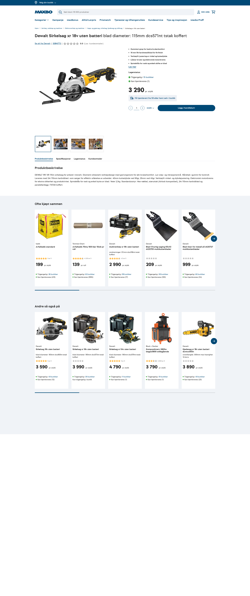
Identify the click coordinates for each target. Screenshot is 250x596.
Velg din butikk (46, 2)
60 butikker (200, 274)
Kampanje (57, 20)
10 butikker (163, 377)
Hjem (37, 28)
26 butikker (53, 274)
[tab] (44, 159)
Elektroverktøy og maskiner (75, 28)
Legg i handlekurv (186, 107)
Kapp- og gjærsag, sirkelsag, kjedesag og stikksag (104, 28)
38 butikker (163, 274)
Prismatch (105, 20)
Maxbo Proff (197, 20)
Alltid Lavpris (89, 20)
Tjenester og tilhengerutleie (129, 20)
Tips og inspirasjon (177, 20)
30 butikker (90, 377)
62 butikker (90, 274)
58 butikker (126, 274)
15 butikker (148, 77)
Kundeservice (155, 20)
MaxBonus (72, 20)
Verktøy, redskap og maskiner (51, 28)
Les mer (132, 66)
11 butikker (126, 377)
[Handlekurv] (213, 12)
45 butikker (53, 377)
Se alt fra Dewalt (42, 43)
